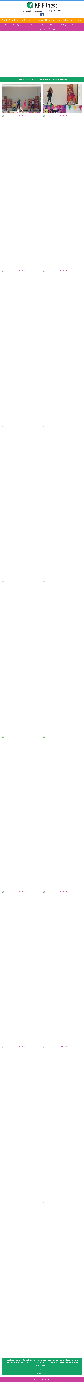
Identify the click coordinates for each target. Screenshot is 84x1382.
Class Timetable (33, 25)
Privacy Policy (41, 29)
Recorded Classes (49, 25)
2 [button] (43, 1369)
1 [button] (40, 1369)
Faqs (30, 29)
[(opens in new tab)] (42, 14)
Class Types (17, 25)
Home (7, 25)
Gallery (63, 25)
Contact (52, 29)
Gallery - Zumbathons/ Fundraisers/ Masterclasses (42, 79)
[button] (23, 25)
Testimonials (74, 25)
